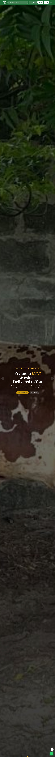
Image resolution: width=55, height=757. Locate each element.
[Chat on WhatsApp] (51, 753)
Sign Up (40, 2)
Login (34, 2)
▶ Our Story (34, 392)
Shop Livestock (21, 392)
